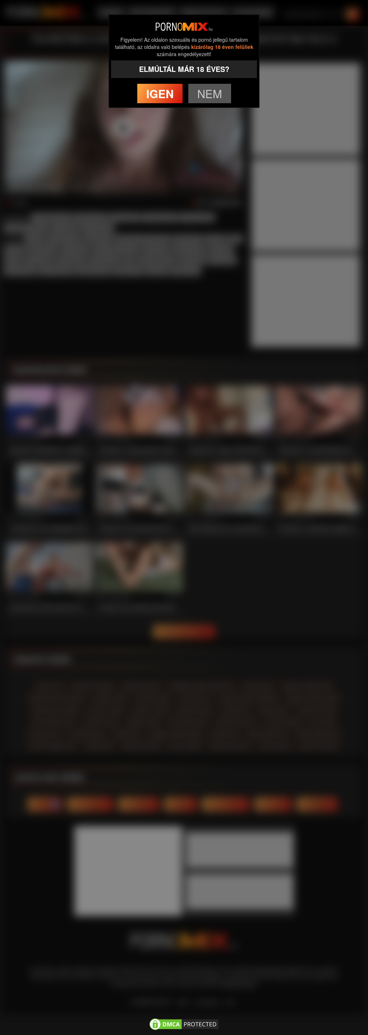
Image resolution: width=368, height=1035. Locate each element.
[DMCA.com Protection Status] (184, 1022)
